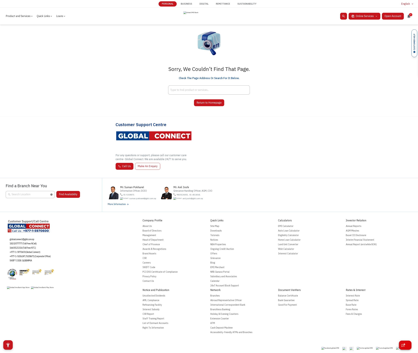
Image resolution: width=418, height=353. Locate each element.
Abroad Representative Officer (226, 300)
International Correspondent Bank (227, 305)
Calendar (215, 281)
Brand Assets (149, 253)
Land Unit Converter (288, 244)
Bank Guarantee (286, 300)
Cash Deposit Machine (221, 327)
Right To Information (153, 327)
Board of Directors (152, 230)
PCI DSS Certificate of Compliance (160, 272)
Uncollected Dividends (154, 295)
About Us (147, 226)
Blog (212, 262)
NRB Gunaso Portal (220, 272)
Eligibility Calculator (288, 235)
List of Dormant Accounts (155, 323)
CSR (145, 258)
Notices (214, 240)
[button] (51, 194)
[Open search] (343, 16)
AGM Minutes (352, 230)
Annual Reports (353, 226)
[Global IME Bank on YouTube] (384, 348)
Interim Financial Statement (360, 240)
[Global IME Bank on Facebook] (330, 348)
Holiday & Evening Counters (224, 314)
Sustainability (246, 4)
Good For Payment (287, 305)
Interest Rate (353, 295)
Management (149, 235)
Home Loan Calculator (289, 240)
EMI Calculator (285, 226)
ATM (212, 323)
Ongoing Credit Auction (222, 249)
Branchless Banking (220, 309)
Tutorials (214, 235)
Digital (204, 4)
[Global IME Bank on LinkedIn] (352, 349)
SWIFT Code (149, 267)
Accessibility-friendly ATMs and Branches (231, 332)
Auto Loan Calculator (289, 230)
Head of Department (153, 240)
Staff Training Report (153, 318)
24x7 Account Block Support (224, 285)
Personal (167, 4)
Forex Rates (352, 309)
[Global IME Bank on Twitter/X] (365, 348)
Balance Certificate (288, 295)
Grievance (215, 258)
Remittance (223, 4)
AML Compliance (151, 300)
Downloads (216, 230)
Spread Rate (352, 300)
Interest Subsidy (151, 309)
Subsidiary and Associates (223, 276)
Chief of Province (151, 244)
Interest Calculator (288, 253)
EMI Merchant (217, 267)
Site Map (214, 226)
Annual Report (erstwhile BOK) (361, 244)
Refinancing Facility (152, 305)
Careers (147, 262)
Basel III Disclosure (356, 235)
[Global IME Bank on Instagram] (344, 349)
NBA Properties (218, 244)
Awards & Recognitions (154, 249)
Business (186, 4)
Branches (215, 295)
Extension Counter (219, 318)
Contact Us (148, 281)
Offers (213, 253)
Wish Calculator (286, 249)
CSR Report (148, 314)
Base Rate (351, 305)
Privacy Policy (149, 276)
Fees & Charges (354, 314)
